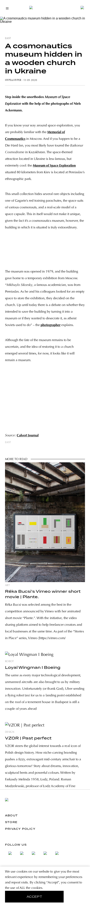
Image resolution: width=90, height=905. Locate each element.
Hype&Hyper (13, 80)
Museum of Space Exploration (54, 165)
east (8, 38)
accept (34, 896)
